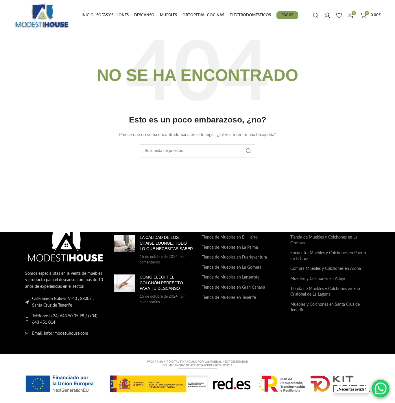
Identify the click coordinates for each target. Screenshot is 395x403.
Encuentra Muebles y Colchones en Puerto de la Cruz (328, 256)
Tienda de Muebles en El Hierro (230, 237)
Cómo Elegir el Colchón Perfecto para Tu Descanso (161, 283)
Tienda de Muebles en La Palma (230, 248)
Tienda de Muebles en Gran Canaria (233, 287)
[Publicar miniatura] (124, 250)
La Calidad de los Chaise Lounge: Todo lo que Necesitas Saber (166, 243)
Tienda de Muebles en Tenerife (229, 298)
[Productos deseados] (339, 15)
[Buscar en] (316, 15)
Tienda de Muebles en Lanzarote (230, 277)
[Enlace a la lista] (65, 319)
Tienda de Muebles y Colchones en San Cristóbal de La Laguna (325, 292)
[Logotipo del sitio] (42, 15)
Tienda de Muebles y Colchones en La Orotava (323, 240)
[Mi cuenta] (327, 15)
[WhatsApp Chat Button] (380, 388)
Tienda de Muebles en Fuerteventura (234, 257)
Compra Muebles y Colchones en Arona (325, 269)
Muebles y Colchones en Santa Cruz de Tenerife (325, 307)
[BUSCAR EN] (248, 150)
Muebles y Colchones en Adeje (317, 279)
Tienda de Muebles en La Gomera (231, 267)
